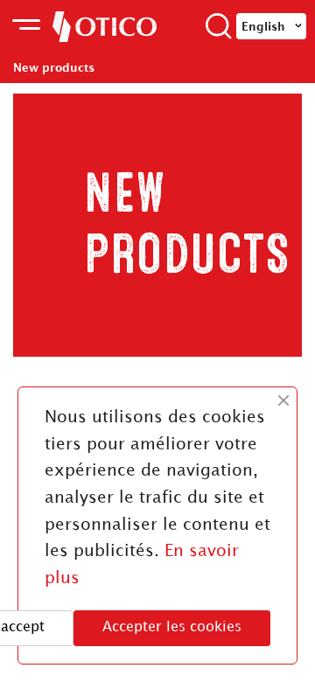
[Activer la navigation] (26, 26)
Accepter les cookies (172, 627)
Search (218, 26)
